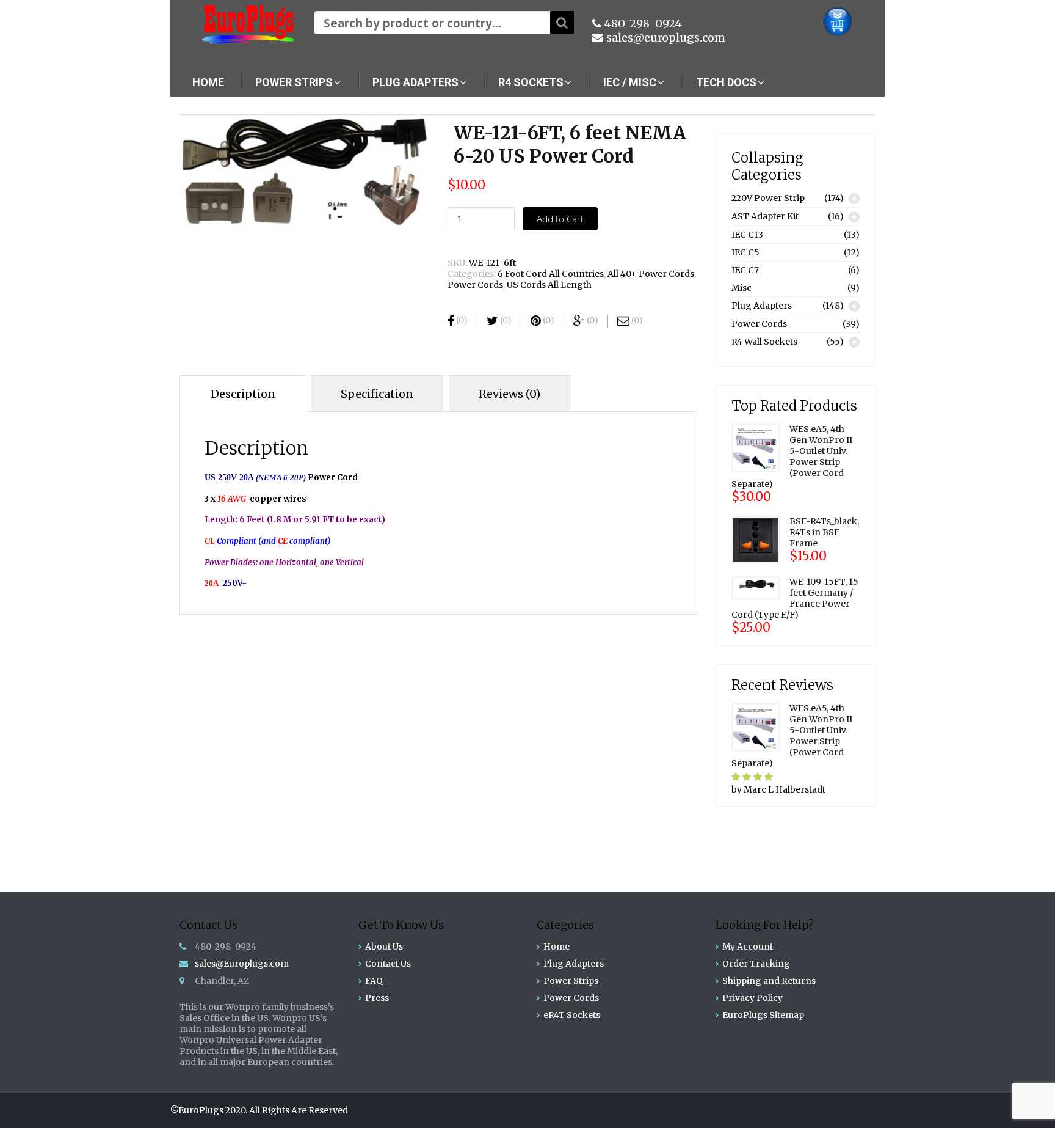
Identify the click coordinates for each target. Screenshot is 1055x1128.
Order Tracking (756, 963)
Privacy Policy (752, 997)
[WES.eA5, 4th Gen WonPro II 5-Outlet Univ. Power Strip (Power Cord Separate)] (755, 447)
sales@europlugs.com (665, 38)
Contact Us (388, 963)
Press (377, 997)
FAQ (374, 980)
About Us (384, 946)
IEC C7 (745, 270)
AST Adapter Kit (765, 216)
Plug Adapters (761, 305)
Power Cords (475, 284)
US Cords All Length (549, 284)
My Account (747, 946)
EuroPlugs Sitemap (763, 1014)
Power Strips (570, 980)
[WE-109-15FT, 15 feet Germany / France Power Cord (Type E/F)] (755, 587)
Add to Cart (560, 219)
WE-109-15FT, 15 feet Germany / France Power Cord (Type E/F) (794, 598)
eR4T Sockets (571, 1014)
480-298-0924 (643, 23)
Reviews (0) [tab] (509, 394)
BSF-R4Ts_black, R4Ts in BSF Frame (824, 532)
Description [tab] (243, 394)
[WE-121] (302, 172)
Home (556, 946)
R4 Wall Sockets (764, 341)
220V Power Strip (768, 197)
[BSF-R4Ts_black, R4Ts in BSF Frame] (755, 538)
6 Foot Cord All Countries (551, 273)
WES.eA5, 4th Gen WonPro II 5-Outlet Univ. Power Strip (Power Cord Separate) (791, 456)
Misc (741, 287)
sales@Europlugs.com (242, 963)
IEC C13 (747, 234)
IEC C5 (745, 252)
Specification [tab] (377, 394)
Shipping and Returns (769, 980)
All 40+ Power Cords (650, 273)
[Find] (562, 22)
